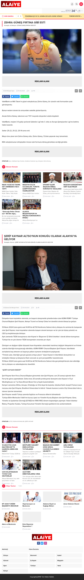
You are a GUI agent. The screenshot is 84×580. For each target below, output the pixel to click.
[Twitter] (42, 543)
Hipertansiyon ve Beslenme (29, 505)
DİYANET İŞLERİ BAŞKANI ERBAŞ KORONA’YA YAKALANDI (52, 187)
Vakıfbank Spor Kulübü (18, 161)
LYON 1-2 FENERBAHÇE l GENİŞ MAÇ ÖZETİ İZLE (42, 16)
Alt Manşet (13, 25)
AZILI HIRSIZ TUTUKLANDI (69, 446)
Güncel (12, 242)
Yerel (17, 308)
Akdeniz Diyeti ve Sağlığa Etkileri (49, 505)
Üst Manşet (12, 308)
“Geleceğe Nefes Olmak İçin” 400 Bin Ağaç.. (11, 213)
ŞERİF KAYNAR (29, 421)
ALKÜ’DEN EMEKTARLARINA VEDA (31, 473)
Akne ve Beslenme (9, 524)
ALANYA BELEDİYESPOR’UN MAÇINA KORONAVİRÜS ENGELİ (32, 215)
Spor (13, 91)
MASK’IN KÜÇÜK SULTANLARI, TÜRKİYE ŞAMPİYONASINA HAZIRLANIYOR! (31, 188)
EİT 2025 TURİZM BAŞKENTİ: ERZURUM (10, 505)
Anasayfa (6, 25)
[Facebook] (38, 543)
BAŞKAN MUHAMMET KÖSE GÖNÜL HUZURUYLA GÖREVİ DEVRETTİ (51, 448)
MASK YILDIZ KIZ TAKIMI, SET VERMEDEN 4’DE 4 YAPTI (11, 187)
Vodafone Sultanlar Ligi (31, 161)
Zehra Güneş (47, 161)
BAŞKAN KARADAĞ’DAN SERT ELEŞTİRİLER (73, 186)
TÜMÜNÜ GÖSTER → (75, 16)
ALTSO (10, 421)
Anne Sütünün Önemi (71, 504)
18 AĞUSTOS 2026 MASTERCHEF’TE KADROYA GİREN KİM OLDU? (10, 448)
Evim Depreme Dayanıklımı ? (28, 525)
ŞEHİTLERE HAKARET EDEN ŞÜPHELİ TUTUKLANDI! (31, 447)
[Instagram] (45, 543)
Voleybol (40, 161)
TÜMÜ (20, 486)
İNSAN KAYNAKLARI (18, 421)
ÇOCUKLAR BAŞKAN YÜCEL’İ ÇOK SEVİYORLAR (10, 474)
